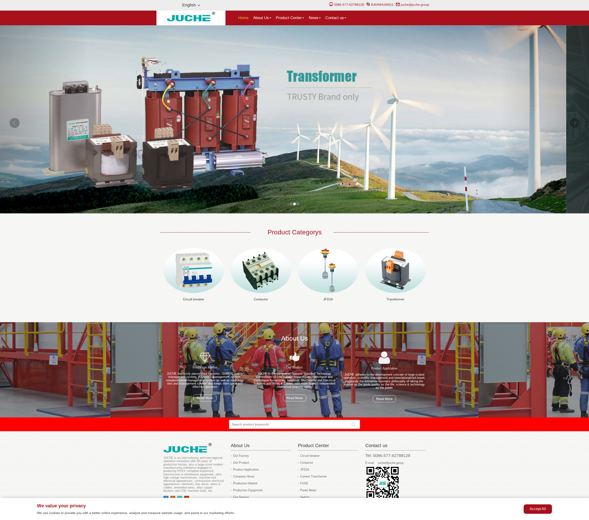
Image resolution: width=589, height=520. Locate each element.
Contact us (334, 18)
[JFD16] (328, 270)
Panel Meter (308, 490)
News (313, 18)
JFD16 (328, 299)
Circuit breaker (193, 299)
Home (243, 18)
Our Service (241, 497)
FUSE (304, 483)
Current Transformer (313, 476)
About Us (261, 18)
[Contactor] (261, 270)
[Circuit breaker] (193, 270)
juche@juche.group (415, 4)
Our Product (241, 462)
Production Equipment (248, 490)
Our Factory (241, 455)
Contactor (261, 299)
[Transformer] (395, 270)
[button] (44, 119)
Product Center (289, 18)
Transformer (395, 299)
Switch (304, 497)
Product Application (246, 469)
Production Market (245, 483)
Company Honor (243, 476)
